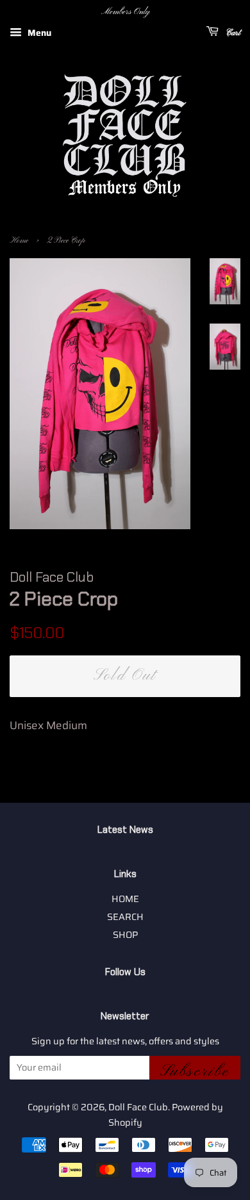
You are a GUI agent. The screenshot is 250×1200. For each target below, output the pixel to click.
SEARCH (125, 917)
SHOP (125, 935)
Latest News (125, 829)
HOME (125, 899)
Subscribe (194, 1071)
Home (19, 241)
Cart (232, 33)
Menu (38, 33)
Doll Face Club (138, 1107)
